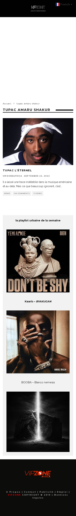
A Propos (14, 492)
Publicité (47, 492)
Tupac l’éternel (17, 170)
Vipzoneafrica (12, 176)
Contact (30, 492)
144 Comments (22, 193)
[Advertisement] (38, 57)
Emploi (63, 492)
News (7, 193)
